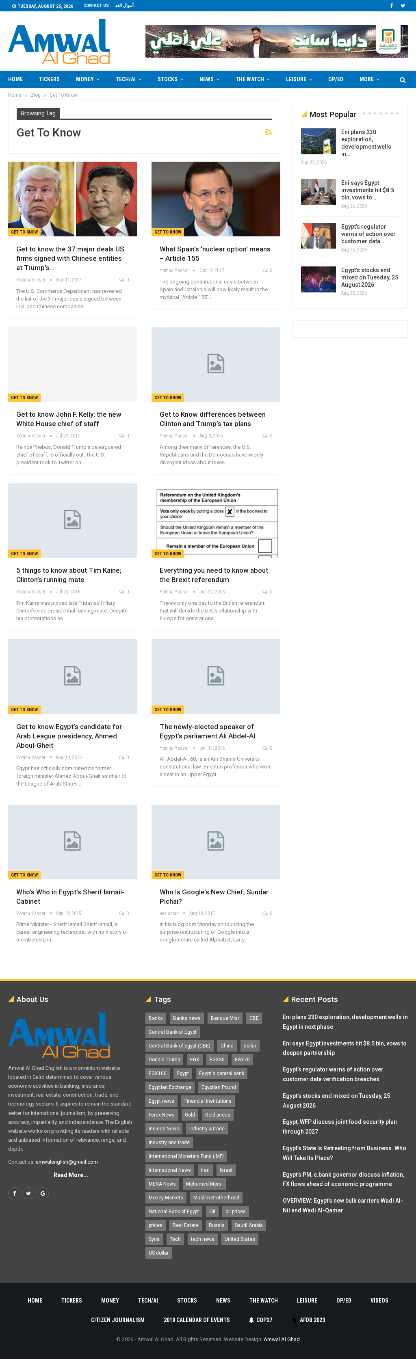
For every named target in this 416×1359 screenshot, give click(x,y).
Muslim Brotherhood (216, 1198)
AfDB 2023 (312, 1320)
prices (155, 1225)
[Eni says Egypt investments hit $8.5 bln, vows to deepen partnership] (318, 192)
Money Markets (166, 1198)
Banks (156, 1018)
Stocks (168, 79)
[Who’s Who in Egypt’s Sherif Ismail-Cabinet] (72, 842)
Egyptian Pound (219, 1087)
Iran (205, 1170)
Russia (217, 1225)
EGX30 (217, 1060)
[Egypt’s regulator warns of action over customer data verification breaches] (318, 236)
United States (240, 1239)
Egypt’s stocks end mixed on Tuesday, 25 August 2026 (369, 277)
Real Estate (186, 1225)
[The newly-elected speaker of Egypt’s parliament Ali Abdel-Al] (216, 676)
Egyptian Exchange (170, 1087)
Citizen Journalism (118, 1320)
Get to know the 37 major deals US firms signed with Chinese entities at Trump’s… (70, 258)
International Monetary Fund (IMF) (186, 1156)
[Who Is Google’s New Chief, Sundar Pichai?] (216, 842)
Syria (154, 1239)
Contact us (96, 5)
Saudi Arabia (249, 1225)
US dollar (159, 1253)
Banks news (187, 1018)
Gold (190, 1115)
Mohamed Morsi (204, 1184)
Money (85, 79)
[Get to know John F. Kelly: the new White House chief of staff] (72, 364)
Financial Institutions (208, 1101)
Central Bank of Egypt (173, 1032)
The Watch (250, 79)
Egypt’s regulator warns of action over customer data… (368, 234)
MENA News (162, 1184)
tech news (202, 1239)
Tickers (49, 79)
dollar (250, 1046)
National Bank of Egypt (174, 1211)
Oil (212, 1211)
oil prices (235, 1211)
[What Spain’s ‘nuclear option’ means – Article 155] (216, 199)
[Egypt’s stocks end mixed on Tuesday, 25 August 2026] (318, 279)
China (227, 1046)
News (206, 79)
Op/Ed (335, 79)
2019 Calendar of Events (197, 1320)
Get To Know (24, 232)
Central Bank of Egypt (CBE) (179, 1046)
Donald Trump (164, 1060)
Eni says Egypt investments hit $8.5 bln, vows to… (367, 190)
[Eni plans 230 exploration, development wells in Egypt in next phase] (318, 141)
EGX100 (158, 1073)
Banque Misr (225, 1018)
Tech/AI (126, 79)
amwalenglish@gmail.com (67, 1162)
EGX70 (242, 1060)
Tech (175, 1239)
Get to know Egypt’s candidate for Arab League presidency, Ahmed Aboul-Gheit (69, 736)
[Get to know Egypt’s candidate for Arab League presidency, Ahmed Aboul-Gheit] (72, 676)
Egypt (183, 1073)
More (367, 79)
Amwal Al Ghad (282, 1339)
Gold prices (217, 1115)
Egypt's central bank (221, 1073)
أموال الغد (124, 5)
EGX (194, 1060)
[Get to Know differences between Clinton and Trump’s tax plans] (216, 364)
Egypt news (161, 1101)
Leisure (296, 79)
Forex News (162, 1115)
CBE (254, 1018)
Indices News (164, 1129)
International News (170, 1170)
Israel (226, 1170)
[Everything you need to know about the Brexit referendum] (216, 520)
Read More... (71, 1175)
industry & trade (207, 1129)
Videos (379, 1300)
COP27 (264, 1320)
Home (15, 79)
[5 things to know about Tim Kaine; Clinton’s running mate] (72, 520)
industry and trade (169, 1142)
